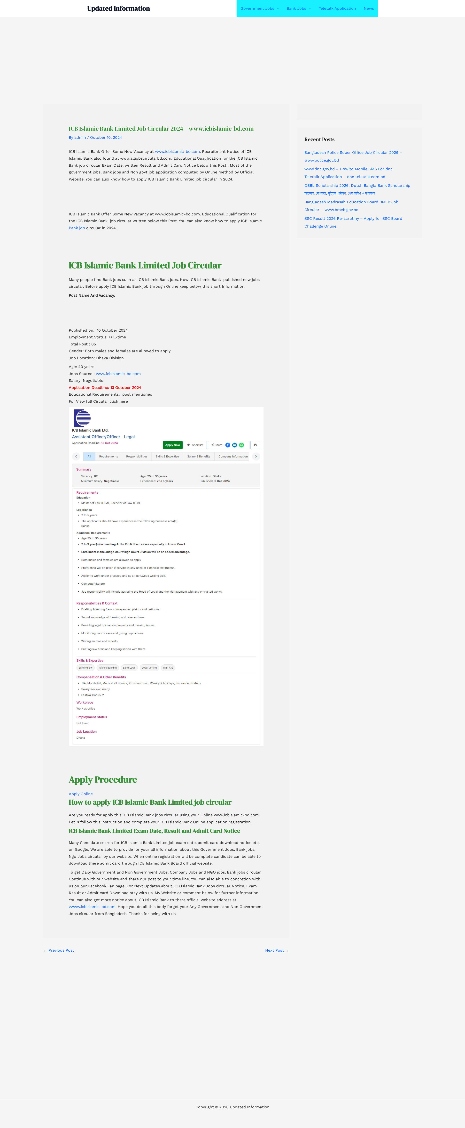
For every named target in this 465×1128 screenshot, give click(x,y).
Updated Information (118, 8)
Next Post (277, 950)
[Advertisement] (145, 53)
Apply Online (81, 794)
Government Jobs (257, 8)
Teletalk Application (337, 8)
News (369, 8)
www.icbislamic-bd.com (177, 151)
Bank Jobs (296, 8)
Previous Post (58, 950)
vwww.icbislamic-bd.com (92, 906)
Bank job (77, 228)
